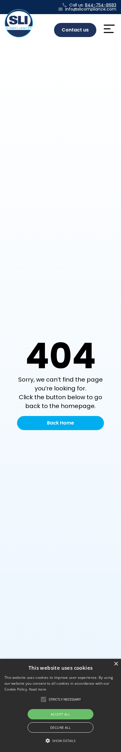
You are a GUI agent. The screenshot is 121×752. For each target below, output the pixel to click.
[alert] (60, 705)
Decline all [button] (60, 727)
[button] (65, 699)
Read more (37, 689)
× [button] (116, 664)
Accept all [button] (60, 714)
